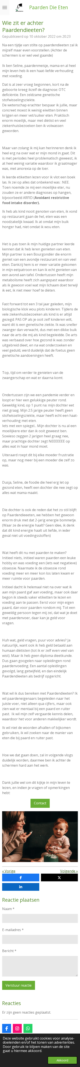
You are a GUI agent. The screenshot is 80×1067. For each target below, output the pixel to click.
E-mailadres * (13, 929)
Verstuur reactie (19, 985)
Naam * (8, 908)
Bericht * (9, 950)
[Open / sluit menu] (4, 7)
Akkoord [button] (62, 1060)
